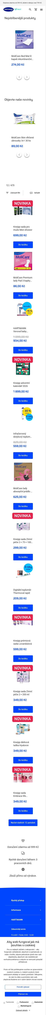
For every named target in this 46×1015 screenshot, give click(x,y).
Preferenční (24, 1002)
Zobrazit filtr (15, 193)
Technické (10, 1002)
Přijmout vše (23, 994)
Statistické (38, 1002)
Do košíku (23, 244)
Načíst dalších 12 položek (23, 822)
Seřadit (37, 193)
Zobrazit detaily (22, 1010)
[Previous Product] (19, 76)
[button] (23, 900)
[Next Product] (26, 76)
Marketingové (26, 1006)
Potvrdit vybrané (23, 987)
